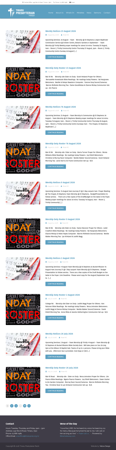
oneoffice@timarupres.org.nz (27, 436)
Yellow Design (105, 446)
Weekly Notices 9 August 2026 (60, 182)
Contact (107, 13)
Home (50, 13)
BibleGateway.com (67, 436)
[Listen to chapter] (90, 433)
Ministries (80, 13)
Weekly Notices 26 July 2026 (59, 333)
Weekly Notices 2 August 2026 (60, 258)
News (89, 13)
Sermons (97, 13)
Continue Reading (56, 57)
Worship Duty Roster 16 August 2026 (63, 143)
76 (25, 406)
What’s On (70, 13)
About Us (59, 13)
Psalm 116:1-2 (84, 433)
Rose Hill (66, 35)
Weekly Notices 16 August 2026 (60, 106)
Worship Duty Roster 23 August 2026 (63, 68)
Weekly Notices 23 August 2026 (60, 31)
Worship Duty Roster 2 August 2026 (62, 294)
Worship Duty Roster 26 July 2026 (61, 367)
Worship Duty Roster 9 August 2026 (62, 219)
